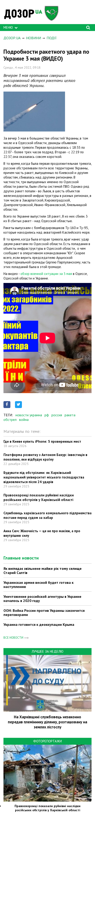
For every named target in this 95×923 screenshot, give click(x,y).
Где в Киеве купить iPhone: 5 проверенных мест (42, 441)
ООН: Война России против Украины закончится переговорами (44, 612)
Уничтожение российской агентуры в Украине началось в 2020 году (42, 598)
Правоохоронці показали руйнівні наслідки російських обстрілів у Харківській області (38, 497)
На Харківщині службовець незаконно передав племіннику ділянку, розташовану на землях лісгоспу (47, 722)
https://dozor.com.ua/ (33, 13)
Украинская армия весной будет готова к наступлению (38, 584)
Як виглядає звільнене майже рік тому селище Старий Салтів (42, 570)
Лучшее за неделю (47, 651)
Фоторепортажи (47, 741)
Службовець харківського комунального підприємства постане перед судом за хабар (47, 515)
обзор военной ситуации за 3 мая (46, 273)
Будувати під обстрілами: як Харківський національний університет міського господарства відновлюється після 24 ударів (43, 477)
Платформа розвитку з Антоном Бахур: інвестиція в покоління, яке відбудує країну (45, 457)
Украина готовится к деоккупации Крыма (38, 624)
